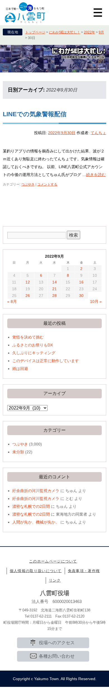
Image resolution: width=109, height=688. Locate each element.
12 (27, 282)
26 (27, 295)
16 (81, 282)
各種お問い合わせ (57, 656)
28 (54, 295)
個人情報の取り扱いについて (36, 571)
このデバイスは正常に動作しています (45, 360)
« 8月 (12, 301)
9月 (101, 32)
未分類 (18, 452)
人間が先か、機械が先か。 (35, 522)
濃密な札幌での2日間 (31, 506)
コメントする (47, 184)
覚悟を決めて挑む (28, 337)
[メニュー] (98, 12)
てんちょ (98, 133)
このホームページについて (53, 561)
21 (54, 289)
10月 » (96, 301)
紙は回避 (20, 368)
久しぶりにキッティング (33, 353)
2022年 (89, 32)
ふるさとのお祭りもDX (32, 345)
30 (81, 295)
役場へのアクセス (57, 642)
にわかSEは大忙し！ (64, 32)
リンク (55, 580)
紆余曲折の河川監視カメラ (35, 490)
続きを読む (96, 174)
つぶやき (28, 184)
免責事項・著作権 (84, 571)
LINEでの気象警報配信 (35, 114)
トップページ (35, 32)
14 (54, 282)
